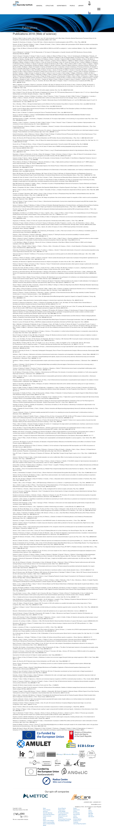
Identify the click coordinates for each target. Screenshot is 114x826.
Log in (89, 810)
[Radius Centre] (57, 780)
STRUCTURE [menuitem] (50, 5)
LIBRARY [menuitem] (81, 5)
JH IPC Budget (61, 811)
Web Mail (90, 813)
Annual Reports (62, 808)
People (75, 808)
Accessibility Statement (63, 820)
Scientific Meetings (47, 813)
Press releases (46, 810)
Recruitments (76, 814)
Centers (75, 811)
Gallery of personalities (48, 822)
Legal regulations (62, 814)
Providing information (63, 813)
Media (44, 819)
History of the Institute (48, 820)
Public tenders (61, 810)
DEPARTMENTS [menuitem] (61, 5)
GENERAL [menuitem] (39, 5)
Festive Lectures (47, 816)
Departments (76, 810)
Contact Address (77, 819)
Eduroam (75, 817)
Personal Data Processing (64, 819)
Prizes (44, 817)
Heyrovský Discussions (48, 814)
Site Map (90, 815)
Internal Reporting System (79, 823)
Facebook (75, 822)
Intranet (90, 812)
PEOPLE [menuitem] (72, 5)
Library (75, 816)
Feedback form (77, 820)
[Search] (89, 2)
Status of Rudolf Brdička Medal (49, 824)
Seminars (45, 811)
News (44, 808)
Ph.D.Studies (76, 813)
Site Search (91, 816)
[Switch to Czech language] (89, 4)
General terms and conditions (62, 816)
